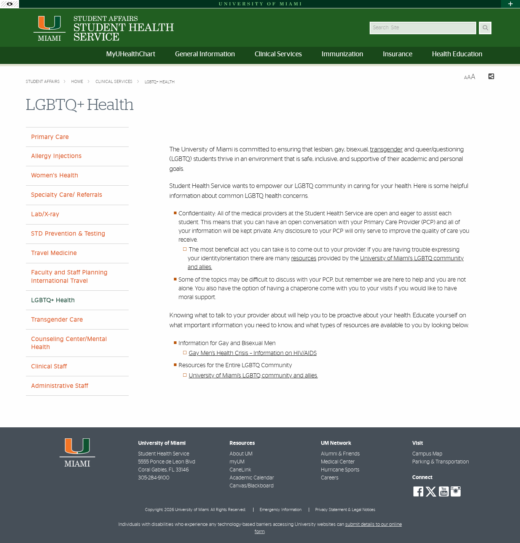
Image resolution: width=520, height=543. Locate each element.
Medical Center (338, 462)
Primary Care (50, 137)
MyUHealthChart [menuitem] (130, 54)
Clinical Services (115, 82)
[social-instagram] (456, 491)
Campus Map (427, 454)
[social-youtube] (444, 491)
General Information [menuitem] (205, 54)
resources (303, 258)
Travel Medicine (54, 253)
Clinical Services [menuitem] (278, 54)
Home (77, 82)
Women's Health (54, 175)
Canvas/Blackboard (252, 486)
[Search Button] (485, 28)
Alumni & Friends (340, 454)
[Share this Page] (488, 77)
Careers (329, 478)
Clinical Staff (49, 366)
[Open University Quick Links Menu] (510, 4)
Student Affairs (43, 82)
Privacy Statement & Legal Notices (345, 510)
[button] (503, 521)
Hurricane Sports (340, 470)
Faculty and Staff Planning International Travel (69, 276)
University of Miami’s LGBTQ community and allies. (253, 376)
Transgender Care (57, 320)
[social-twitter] (431, 491)
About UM (241, 454)
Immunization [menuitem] (342, 54)
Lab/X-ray (45, 214)
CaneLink (240, 470)
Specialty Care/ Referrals (66, 195)
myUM (237, 462)
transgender (386, 149)
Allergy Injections (56, 156)
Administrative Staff (59, 386)
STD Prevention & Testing (68, 234)
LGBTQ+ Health (160, 82)
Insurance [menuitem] (397, 54)
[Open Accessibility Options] (9, 4)
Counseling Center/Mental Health (69, 343)
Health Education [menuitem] (457, 54)
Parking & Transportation (440, 462)
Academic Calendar (252, 478)
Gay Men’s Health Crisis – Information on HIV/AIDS (253, 353)
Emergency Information (280, 510)
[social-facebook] (418, 491)
